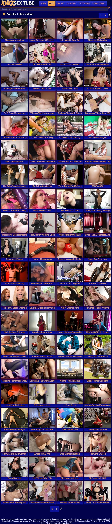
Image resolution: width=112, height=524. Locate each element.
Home (43, 3)
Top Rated (84, 3)
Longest (71, 3)
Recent (60, 3)
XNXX (18, 3)
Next (109, 15)
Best (51, 3)
